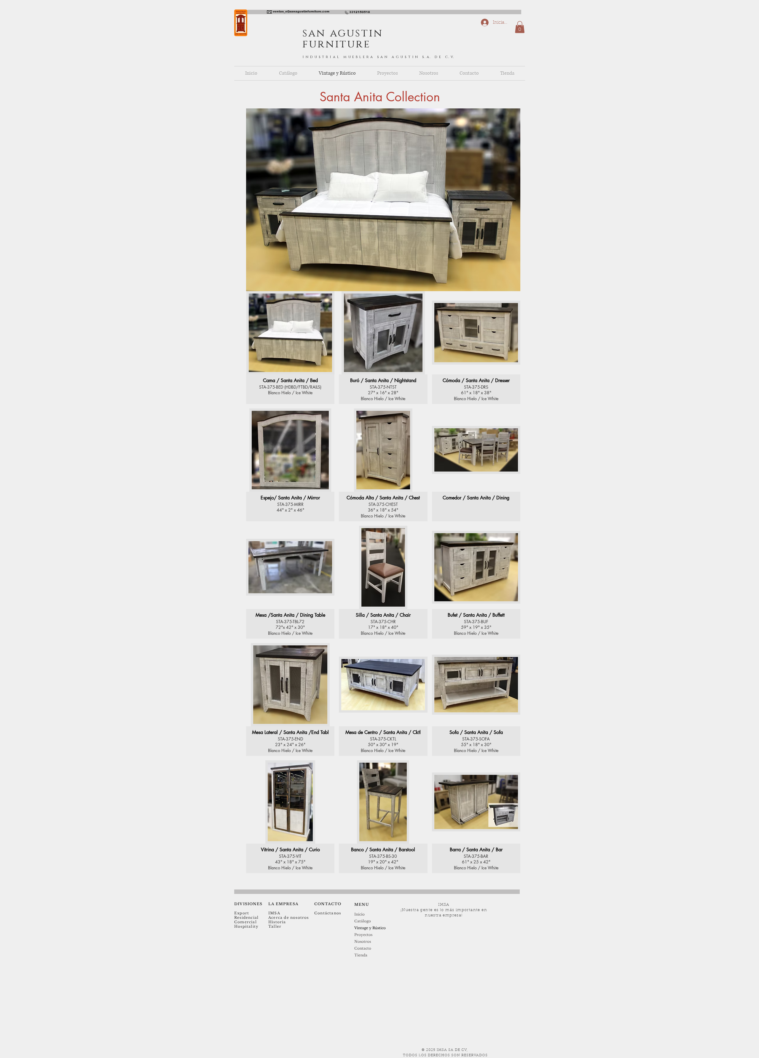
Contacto (362, 948)
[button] (520, 27)
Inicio (359, 914)
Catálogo (362, 921)
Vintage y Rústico (370, 928)
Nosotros (362, 941)
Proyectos (363, 934)
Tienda (360, 955)
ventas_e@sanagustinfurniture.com (301, 11)
